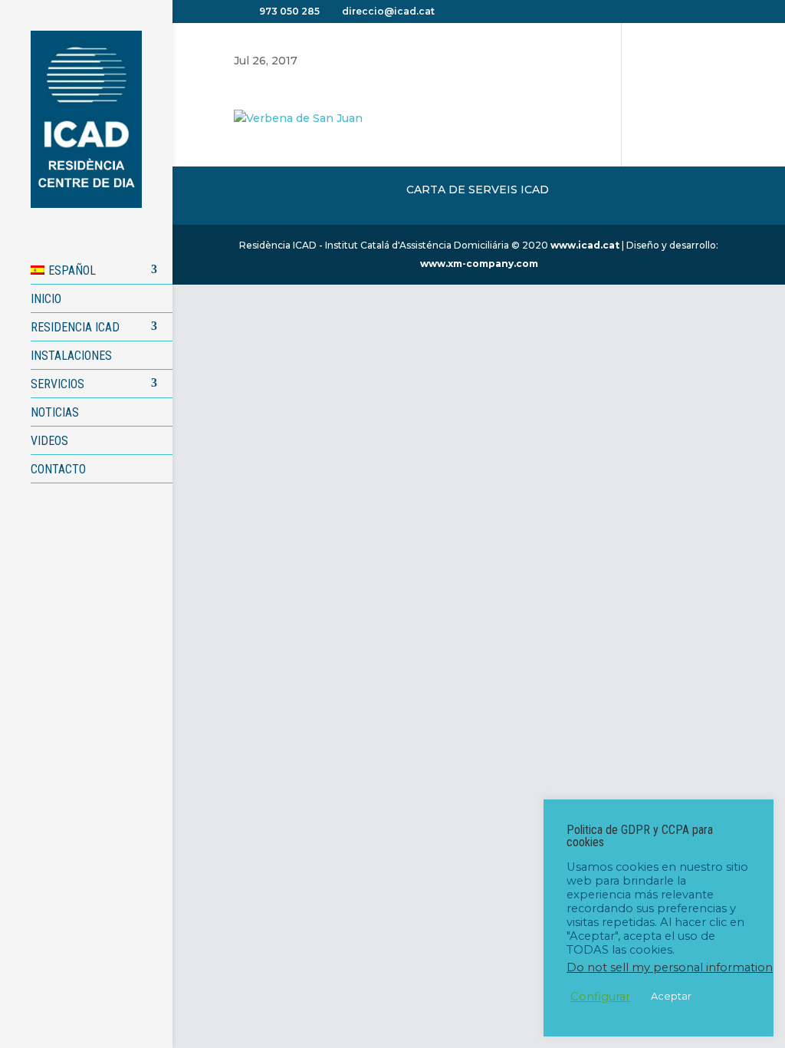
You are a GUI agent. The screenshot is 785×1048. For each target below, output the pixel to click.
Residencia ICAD (75, 327)
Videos (49, 440)
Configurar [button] (600, 997)
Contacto (58, 469)
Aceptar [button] (671, 996)
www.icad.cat (584, 245)
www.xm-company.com (479, 263)
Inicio (46, 299)
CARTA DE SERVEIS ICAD (477, 189)
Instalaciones (71, 355)
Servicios (57, 384)
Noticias (55, 412)
